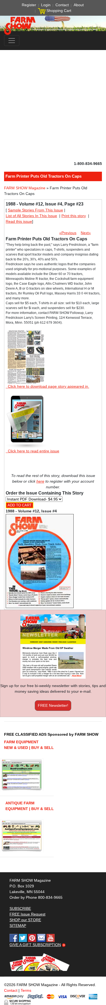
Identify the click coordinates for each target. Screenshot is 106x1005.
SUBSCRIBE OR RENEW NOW (53, 503)
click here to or (52, 515)
